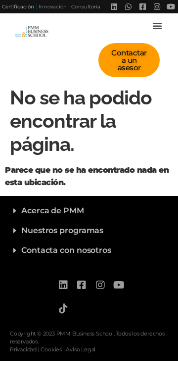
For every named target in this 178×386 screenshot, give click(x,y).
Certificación (18, 6)
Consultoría (85, 6)
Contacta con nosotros (66, 250)
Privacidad (23, 349)
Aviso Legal (80, 349)
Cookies (51, 349)
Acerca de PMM (52, 210)
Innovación (53, 6)
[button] (157, 25)
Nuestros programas (62, 230)
